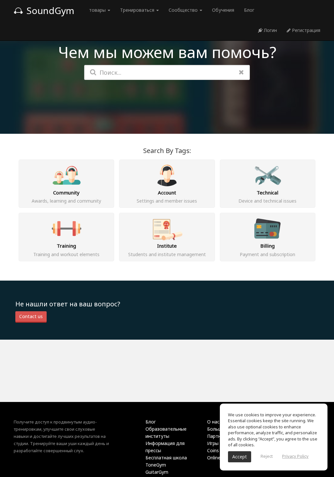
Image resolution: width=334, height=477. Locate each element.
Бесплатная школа (166, 457)
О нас (213, 422)
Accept (239, 457)
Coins (213, 450)
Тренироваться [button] (138, 10)
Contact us (31, 316)
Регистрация (305, 30)
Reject (267, 456)
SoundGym (49, 10)
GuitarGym (156, 472)
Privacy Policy (295, 456)
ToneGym (155, 465)
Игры (213, 443)
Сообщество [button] (184, 10)
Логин (270, 30)
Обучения (223, 10)
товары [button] (98, 10)
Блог (249, 10)
